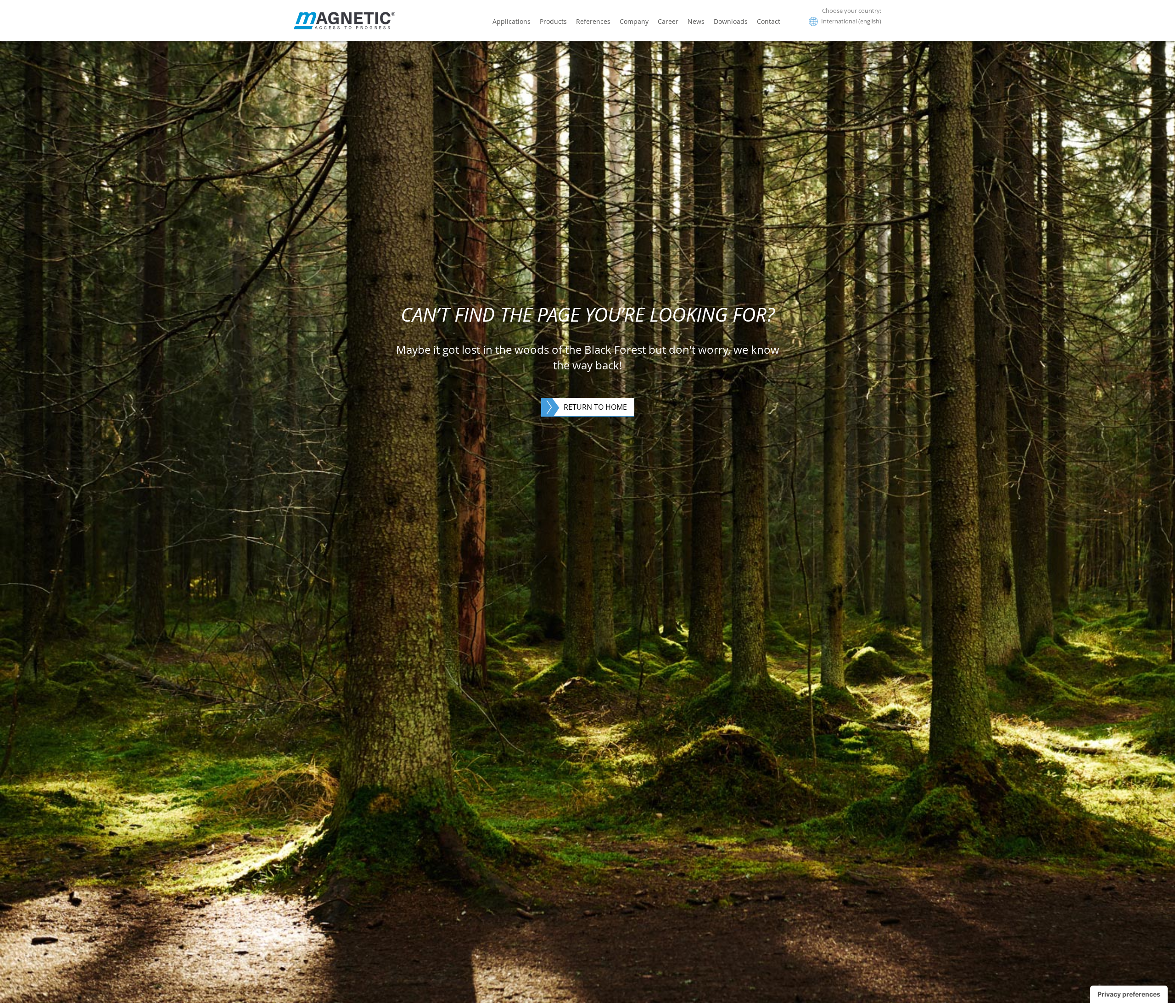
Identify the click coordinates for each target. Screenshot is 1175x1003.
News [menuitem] (696, 21)
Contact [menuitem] (768, 21)
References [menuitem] (593, 21)
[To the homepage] (344, 20)
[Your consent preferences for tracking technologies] (1129, 994)
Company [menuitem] (634, 21)
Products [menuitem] (553, 21)
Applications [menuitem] (511, 21)
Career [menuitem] (668, 21)
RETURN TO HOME (595, 407)
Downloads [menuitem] (731, 21)
